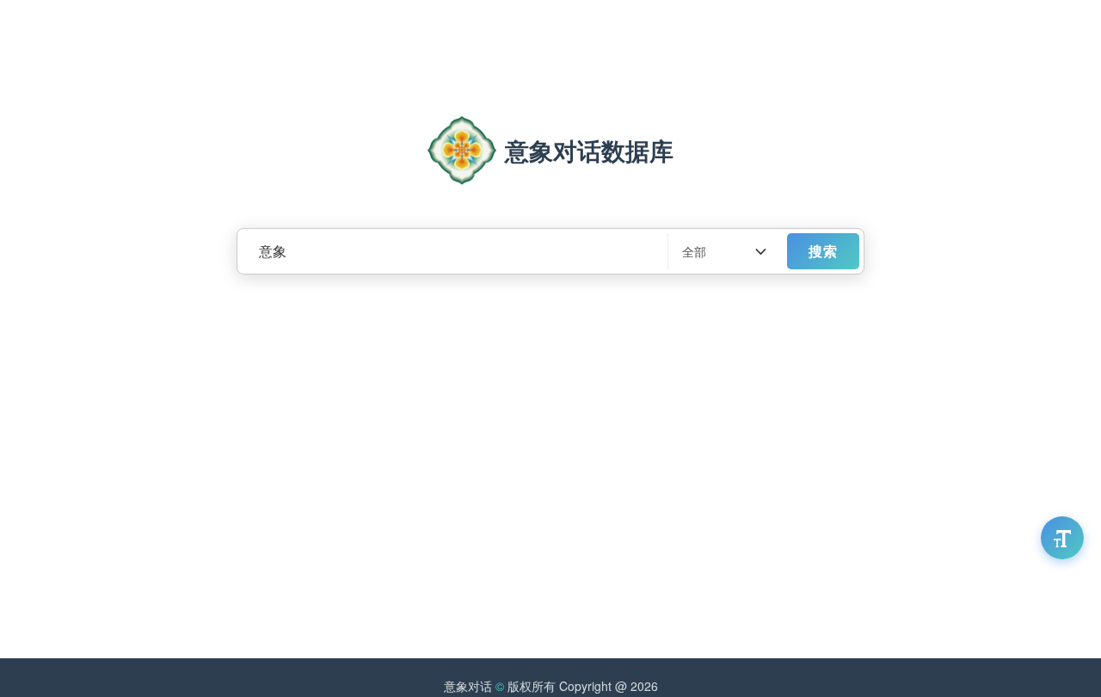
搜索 (823, 251)
